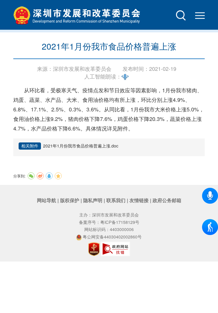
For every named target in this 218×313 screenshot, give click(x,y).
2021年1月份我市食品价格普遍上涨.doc (80, 146)
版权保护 (69, 200)
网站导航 (46, 200)
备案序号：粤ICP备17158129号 (109, 222)
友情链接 (139, 200)
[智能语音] (210, 196)
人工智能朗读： (102, 76)
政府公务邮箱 (167, 200)
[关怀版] (206, 223)
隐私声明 (92, 200)
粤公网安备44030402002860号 (112, 237)
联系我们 (115, 200)
